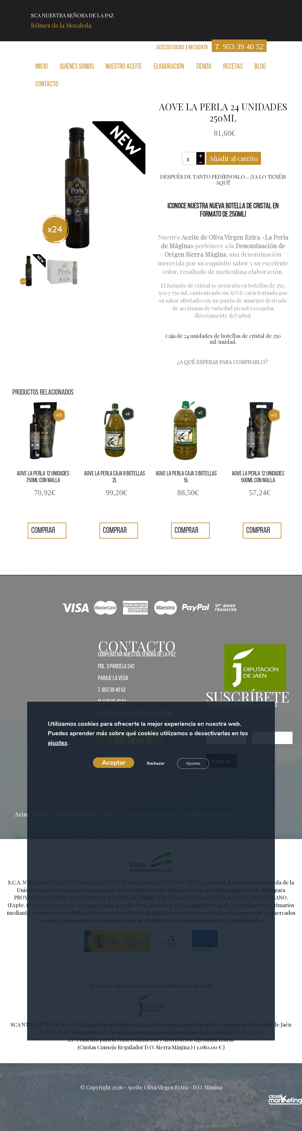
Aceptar (113, 763)
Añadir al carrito (233, 158)
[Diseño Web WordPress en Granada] (285, 1099)
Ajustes (193, 763)
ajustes (57, 743)
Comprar (43, 531)
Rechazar (156, 763)
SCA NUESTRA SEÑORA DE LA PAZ (72, 20)
